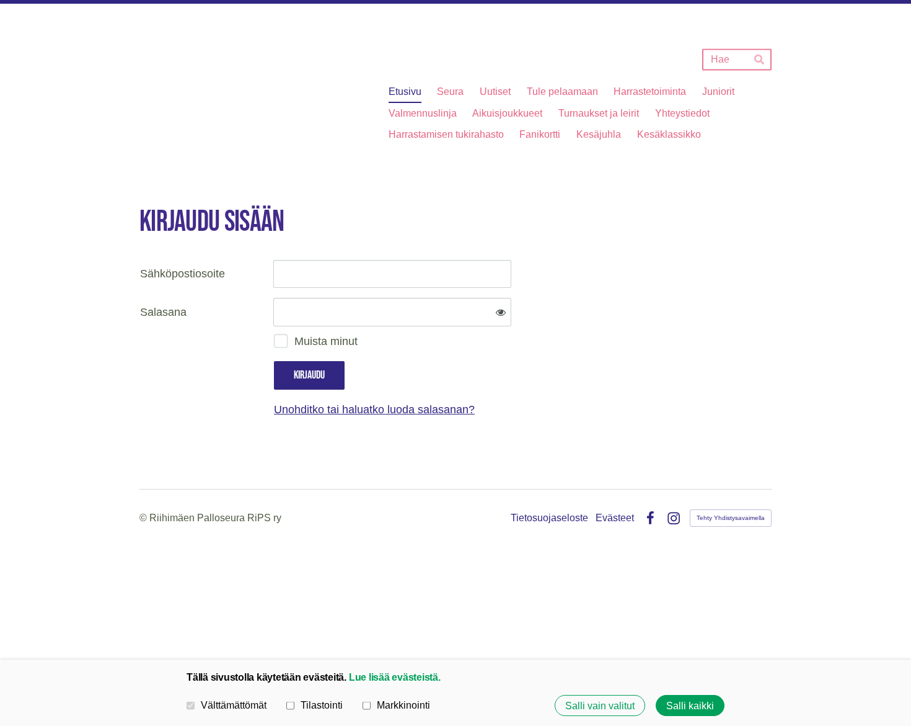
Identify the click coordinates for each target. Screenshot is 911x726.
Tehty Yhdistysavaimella (731, 517)
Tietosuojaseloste (549, 518)
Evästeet (615, 518)
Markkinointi (403, 704)
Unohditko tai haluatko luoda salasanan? (374, 409)
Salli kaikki (690, 705)
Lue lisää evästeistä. (395, 677)
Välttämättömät (233, 704)
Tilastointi (322, 704)
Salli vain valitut (600, 705)
